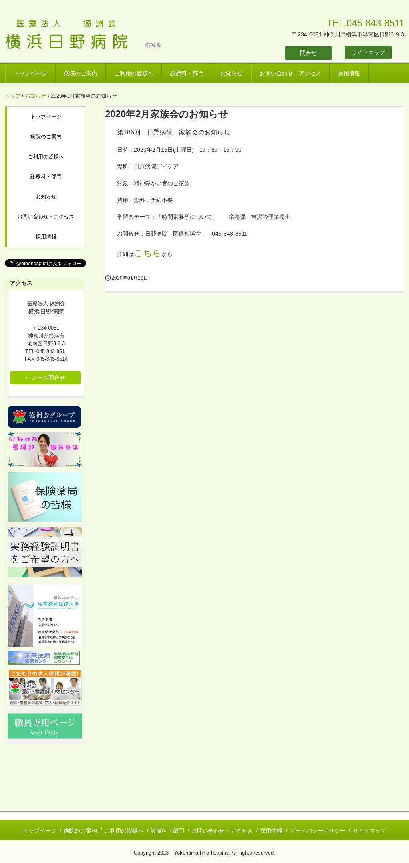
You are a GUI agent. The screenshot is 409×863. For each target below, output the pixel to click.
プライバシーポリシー (317, 830)
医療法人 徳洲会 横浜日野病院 (75, 35)
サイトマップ (368, 52)
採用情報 (349, 73)
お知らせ (231, 73)
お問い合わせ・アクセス (290, 73)
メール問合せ (48, 377)
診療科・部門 (187, 73)
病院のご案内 (80, 73)
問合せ (308, 53)
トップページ (30, 73)
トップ (12, 96)
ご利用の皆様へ (133, 73)
